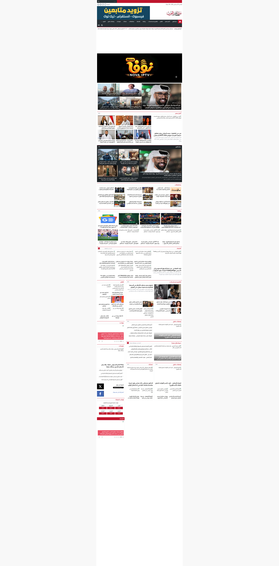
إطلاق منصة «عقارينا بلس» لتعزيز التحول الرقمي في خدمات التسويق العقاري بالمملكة (142, 263)
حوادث (122, 323)
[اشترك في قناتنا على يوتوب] (105, 4)
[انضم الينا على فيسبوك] (98, 4)
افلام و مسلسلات (153, 21)
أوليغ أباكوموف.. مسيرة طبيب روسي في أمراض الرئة (146, 398)
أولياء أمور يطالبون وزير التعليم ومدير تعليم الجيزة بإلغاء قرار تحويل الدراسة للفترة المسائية (106, 196)
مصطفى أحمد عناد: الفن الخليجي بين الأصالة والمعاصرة (117, 306)
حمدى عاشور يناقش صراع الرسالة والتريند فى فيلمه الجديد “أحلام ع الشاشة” (135, 303)
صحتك (125, 21)
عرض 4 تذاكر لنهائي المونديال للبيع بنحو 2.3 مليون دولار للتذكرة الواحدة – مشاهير (108, 227)
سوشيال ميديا (176, 343)
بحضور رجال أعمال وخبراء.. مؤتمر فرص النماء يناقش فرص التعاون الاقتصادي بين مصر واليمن (143, 277)
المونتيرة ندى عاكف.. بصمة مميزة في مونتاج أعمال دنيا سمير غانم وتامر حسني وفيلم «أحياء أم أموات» (108, 163)
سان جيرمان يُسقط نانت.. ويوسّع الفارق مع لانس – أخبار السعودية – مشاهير (108, 243)
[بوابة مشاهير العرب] (166, 13)
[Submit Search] (99, 248)
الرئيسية (180, 21)
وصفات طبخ (111, 21)
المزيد (104, 21)
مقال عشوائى (98, 25)
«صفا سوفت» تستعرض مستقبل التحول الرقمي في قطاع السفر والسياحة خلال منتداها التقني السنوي (111, 432)
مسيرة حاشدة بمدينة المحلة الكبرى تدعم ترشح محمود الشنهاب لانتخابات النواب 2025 (134, 196)
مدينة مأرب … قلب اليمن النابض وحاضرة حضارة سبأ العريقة (163, 189)
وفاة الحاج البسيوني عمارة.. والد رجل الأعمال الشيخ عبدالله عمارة (111, 28)
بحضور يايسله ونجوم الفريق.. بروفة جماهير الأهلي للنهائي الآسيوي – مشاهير (171, 243)
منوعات (119, 21)
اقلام (161, 21)
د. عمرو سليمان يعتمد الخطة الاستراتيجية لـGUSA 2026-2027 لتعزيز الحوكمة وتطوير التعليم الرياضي (171, 227)
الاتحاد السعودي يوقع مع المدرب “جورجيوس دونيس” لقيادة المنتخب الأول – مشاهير (129, 227)
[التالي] (102, 341)
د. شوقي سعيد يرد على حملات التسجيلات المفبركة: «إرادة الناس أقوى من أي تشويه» (162, 196)
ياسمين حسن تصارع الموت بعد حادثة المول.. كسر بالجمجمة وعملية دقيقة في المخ (143, 128)
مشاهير (174, 21)
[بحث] (98, 1)
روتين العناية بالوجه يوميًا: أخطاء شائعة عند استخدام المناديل (133, 398)
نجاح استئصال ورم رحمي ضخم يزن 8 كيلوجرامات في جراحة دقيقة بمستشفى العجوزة (106, 142)
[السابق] (99, 341)
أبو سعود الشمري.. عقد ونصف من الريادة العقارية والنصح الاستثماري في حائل (168, 359)
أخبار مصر (167, 21)
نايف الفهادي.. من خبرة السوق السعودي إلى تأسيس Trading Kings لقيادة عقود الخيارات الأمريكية (167, 270)
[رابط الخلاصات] (103, 4)
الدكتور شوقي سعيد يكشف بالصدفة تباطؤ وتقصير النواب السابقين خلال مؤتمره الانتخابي (106, 189)
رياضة (144, 21)
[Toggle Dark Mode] (101, 25)
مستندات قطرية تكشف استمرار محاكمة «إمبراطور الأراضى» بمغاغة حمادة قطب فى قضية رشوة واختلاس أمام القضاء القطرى (112, 336)
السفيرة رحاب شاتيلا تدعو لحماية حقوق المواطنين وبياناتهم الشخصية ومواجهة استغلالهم (107, 128)
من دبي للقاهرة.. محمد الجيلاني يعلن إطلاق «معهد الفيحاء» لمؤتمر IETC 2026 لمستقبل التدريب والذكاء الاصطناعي (167, 135)
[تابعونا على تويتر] (100, 4)
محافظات (131, 21)
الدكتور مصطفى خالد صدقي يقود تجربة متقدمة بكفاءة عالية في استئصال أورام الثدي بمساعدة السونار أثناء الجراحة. (154, 28)
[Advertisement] (139, 41)
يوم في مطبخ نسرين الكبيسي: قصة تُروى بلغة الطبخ (162, 398)
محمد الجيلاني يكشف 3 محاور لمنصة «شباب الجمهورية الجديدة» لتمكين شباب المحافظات (124, 128)
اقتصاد (138, 21)
